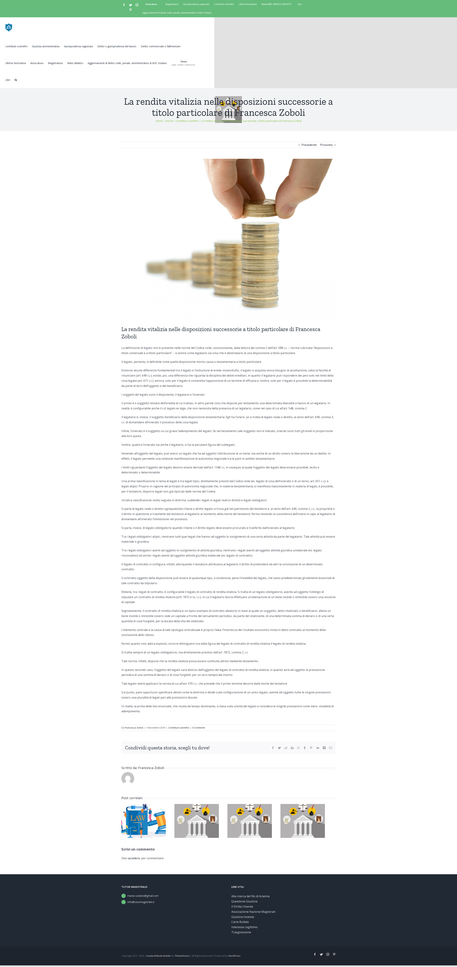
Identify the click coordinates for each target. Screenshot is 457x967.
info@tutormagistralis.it (140, 902)
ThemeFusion (182, 955)
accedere (134, 858)
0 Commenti (198, 727)
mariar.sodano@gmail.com (143, 895)
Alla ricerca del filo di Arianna (250, 896)
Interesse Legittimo (244, 927)
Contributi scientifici (178, 727)
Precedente (309, 145)
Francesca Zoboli (134, 727)
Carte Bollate (240, 922)
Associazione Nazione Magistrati (253, 912)
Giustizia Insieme (242, 917)
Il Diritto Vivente (242, 906)
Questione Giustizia (244, 901)
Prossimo (326, 145)
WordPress (234, 955)
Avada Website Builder (158, 955)
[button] (16, 79)
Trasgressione (241, 932)
